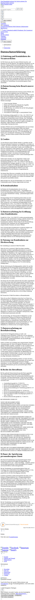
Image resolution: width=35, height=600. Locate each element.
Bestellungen (4, 28)
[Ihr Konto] (2, 17)
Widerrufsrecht (7, 560)
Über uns (6, 570)
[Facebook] (14, 548)
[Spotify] (13, 550)
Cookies (6, 575)
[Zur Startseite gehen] (6, 4)
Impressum (7, 573)
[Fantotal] (4, 550)
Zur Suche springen (19, 1)
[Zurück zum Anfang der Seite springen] (2, 590)
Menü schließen (7, 20)
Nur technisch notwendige (7, 595)
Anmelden (3, 23)
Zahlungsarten (24, 26)
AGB (5, 561)
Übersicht (3, 26)
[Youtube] (5, 548)
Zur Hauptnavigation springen (14, 2)
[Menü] (2, 6)
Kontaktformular (13, 537)
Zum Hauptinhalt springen (7, 1)
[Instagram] (24, 548)
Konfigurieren (18, 595)
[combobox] (8, 10)
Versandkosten (4, 583)
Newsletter (6, 569)
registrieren (6, 25)
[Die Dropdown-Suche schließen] (21, 9)
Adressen (18, 26)
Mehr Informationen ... (21, 593)
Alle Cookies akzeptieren (7, 597)
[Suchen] (17, 9)
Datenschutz (7, 572)
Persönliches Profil (11, 26)
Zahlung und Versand (9, 558)
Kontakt (6, 557)
